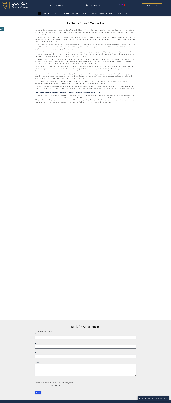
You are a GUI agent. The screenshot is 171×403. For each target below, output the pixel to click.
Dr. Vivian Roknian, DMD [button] (55, 5)
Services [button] (74, 13)
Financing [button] (83, 13)
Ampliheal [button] (117, 13)
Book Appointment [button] (152, 5)
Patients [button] (65, 13)
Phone (37, 353)
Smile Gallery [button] (55, 13)
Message (37, 362)
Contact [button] (128, 13)
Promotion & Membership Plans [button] (101, 13)
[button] (2, 29)
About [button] (45, 13)
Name (37, 334)
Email (36, 343)
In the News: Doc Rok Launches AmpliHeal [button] (153, 398)
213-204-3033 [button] (94, 5)
